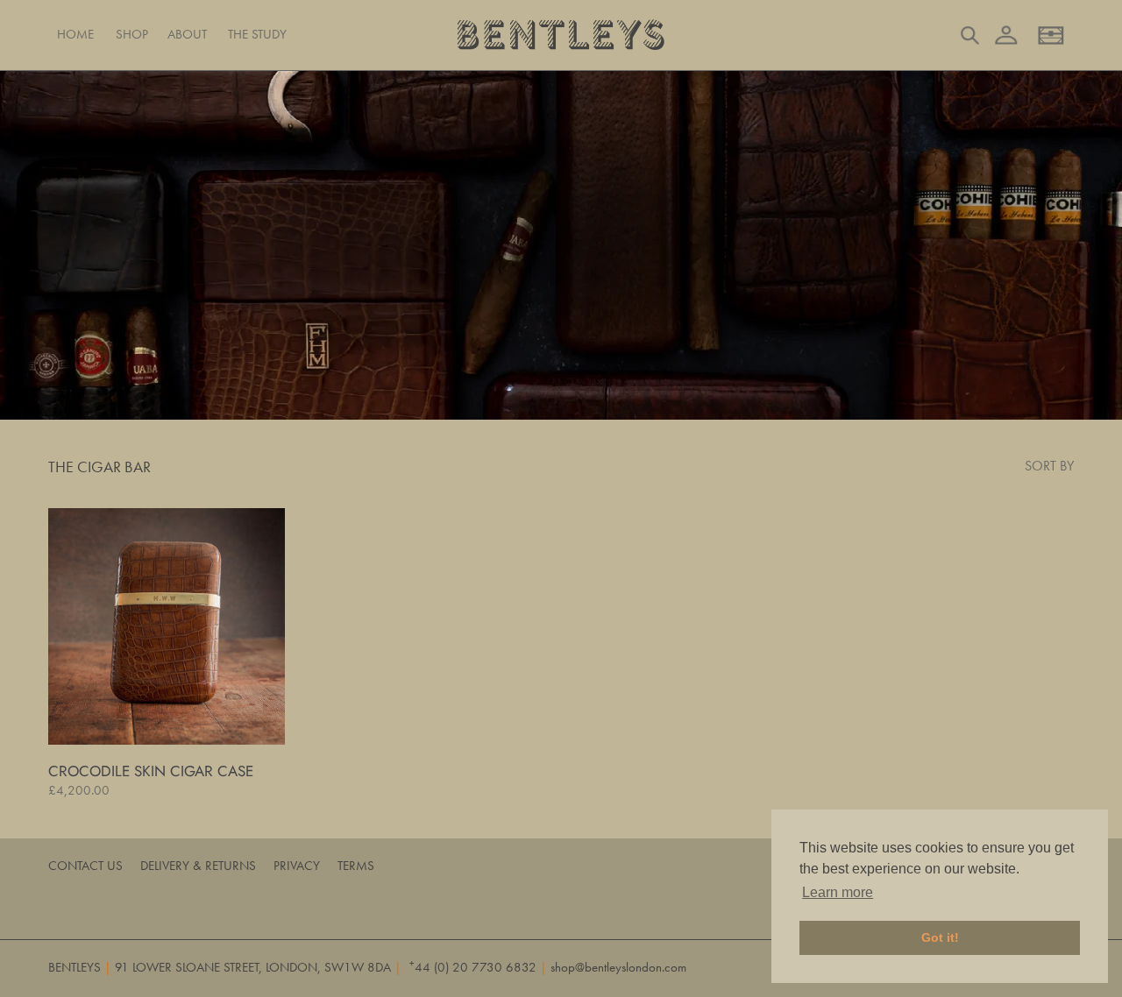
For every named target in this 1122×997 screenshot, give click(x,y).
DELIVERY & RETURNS (198, 865)
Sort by (1049, 465)
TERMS (355, 865)
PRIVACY (296, 865)
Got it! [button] (940, 937)
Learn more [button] (837, 892)
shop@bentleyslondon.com (618, 967)
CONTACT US (85, 865)
